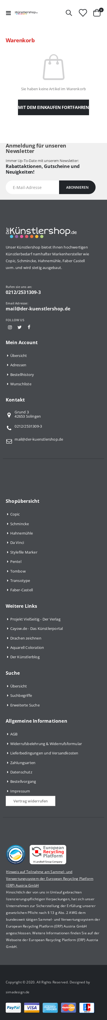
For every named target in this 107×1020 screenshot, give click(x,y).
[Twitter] (19, 327)
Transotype (20, 580)
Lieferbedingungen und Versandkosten (44, 753)
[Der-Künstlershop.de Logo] (26, 12)
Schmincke (19, 523)
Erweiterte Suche (25, 705)
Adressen (18, 364)
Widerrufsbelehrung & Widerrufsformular (46, 743)
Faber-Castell (21, 589)
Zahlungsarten (23, 762)
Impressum (20, 791)
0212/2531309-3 (28, 426)
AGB (14, 734)
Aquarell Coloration (27, 647)
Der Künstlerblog (25, 656)
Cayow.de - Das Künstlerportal (36, 628)
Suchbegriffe (21, 695)
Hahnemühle (21, 533)
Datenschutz (21, 772)
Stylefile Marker (23, 552)
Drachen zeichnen (25, 638)
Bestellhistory (22, 374)
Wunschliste (20, 383)
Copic (15, 514)
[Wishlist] (83, 13)
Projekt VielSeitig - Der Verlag (35, 619)
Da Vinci (17, 542)
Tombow (18, 571)
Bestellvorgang (23, 781)
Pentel (15, 561)
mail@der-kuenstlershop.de (39, 439)
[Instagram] (10, 327)
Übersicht (18, 355)
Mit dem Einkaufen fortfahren (53, 107)
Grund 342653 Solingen (28, 414)
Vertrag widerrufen (30, 801)
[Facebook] (29, 327)
